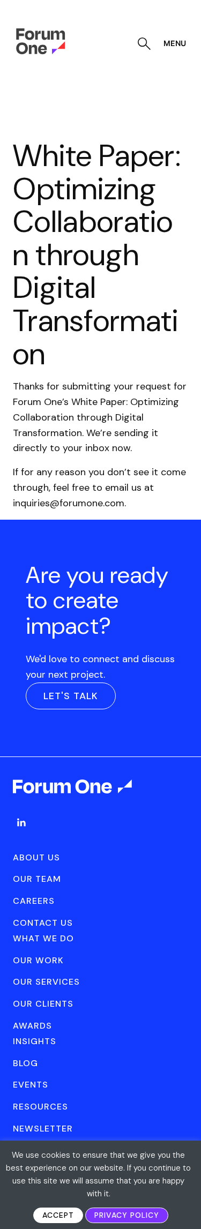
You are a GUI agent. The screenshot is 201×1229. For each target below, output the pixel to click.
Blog (25, 1063)
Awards (32, 1025)
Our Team (37, 879)
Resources (40, 1106)
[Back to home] (73, 796)
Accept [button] (58, 1215)
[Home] (40, 51)
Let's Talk (70, 696)
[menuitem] (21, 833)
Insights (34, 1041)
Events (30, 1084)
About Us (36, 857)
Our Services (46, 981)
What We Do (43, 938)
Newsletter (43, 1128)
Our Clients (43, 1003)
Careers (34, 900)
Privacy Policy (126, 1215)
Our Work (38, 960)
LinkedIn (21, 822)
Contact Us (43, 922)
